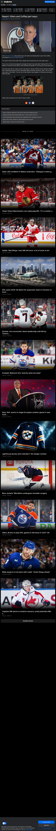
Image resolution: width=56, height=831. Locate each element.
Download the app (49, 1)
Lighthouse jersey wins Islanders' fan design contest (24, 454)
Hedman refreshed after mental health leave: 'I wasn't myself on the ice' (20, 114)
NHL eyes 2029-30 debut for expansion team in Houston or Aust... (27, 291)
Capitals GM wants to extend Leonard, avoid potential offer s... (26, 612)
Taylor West (5, 19)
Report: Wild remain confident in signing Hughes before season (18, 119)
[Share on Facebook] (30, 103)
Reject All (46, 825)
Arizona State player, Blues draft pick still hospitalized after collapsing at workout (22, 117)
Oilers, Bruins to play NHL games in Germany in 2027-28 (25, 533)
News (14, 4)
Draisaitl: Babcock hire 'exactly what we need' (21, 373)
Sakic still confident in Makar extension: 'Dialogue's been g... (27, 172)
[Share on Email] (33, 103)
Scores (9, 4)
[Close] (53, 818)
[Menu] (1, 2)
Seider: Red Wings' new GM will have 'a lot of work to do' (26, 250)
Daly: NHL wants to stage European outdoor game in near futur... (26, 413)
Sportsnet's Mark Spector (16, 57)
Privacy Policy (29, 829)
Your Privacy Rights (46, 828)
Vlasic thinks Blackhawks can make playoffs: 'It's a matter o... (28, 211)
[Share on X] (23, 103)
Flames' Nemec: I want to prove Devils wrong (13, 121)
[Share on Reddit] (26, 103)
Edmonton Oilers (9, 56)
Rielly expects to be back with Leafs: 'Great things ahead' (26, 572)
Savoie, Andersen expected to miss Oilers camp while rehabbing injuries (20, 112)
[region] (28, 824)
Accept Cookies (46, 822)
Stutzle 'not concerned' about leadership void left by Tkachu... (24, 332)
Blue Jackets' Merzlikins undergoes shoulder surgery (24, 493)
